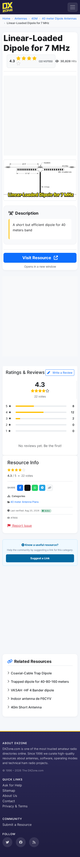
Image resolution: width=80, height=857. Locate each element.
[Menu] (73, 7)
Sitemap (8, 790)
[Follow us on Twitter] (7, 842)
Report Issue (21, 526)
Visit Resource (37, 257)
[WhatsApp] (35, 488)
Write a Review (62, 372)
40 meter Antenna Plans (24, 501)
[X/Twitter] (27, 488)
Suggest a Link (40, 558)
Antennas (21, 18)
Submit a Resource (17, 825)
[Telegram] (42, 488)
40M (34, 18)
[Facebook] (20, 488)
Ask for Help (12, 785)
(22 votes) (46, 61)
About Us (9, 796)
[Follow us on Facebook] (21, 842)
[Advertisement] (40, 116)
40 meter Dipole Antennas (59, 18)
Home (6, 18)
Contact (8, 801)
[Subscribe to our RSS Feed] (34, 842)
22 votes (27, 475)
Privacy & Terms (14, 806)
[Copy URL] (50, 488)
